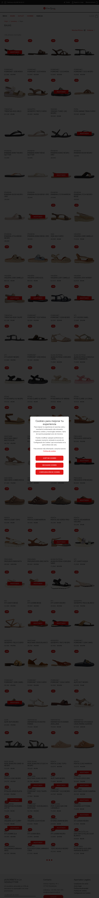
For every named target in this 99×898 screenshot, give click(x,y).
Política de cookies (49, 451)
